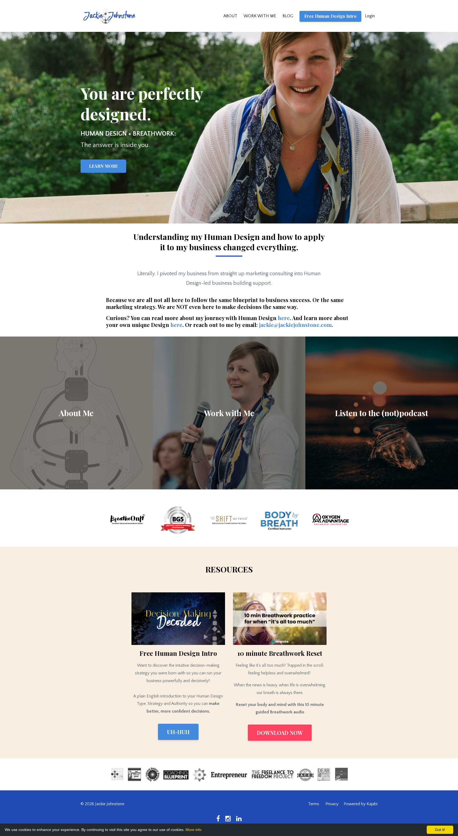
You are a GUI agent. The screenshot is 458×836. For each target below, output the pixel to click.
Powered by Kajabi (360, 803)
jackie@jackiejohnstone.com (295, 324)
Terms (313, 803)
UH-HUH (178, 731)
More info (193, 830)
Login (370, 16)
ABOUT (230, 16)
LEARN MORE (103, 166)
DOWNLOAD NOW (280, 732)
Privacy (331, 803)
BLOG (288, 16)
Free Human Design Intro (330, 16)
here (284, 317)
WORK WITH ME (260, 16)
